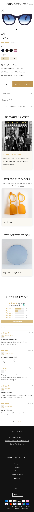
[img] (5, 333)
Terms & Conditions (17, 474)
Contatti (17, 471)
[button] (2, 4)
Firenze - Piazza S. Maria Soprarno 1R (17, 441)
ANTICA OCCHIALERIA (17, 506)
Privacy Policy (17, 478)
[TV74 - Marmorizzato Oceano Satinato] (2, 50)
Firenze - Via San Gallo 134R (17, 437)
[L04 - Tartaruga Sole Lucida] (7, 50)
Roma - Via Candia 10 (17, 444)
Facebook (17, 467)
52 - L (13, 59)
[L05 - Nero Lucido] (11, 50)
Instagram (17, 464)
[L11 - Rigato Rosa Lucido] (15, 50)
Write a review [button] (17, 322)
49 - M (5, 59)
